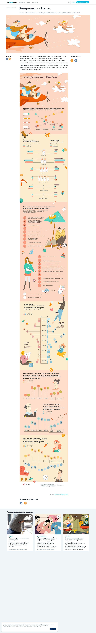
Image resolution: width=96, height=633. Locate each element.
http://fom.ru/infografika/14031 (61, 494)
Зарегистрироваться (82, 2)
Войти (73, 2)
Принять (53, 629)
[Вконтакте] (7, 59)
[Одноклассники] (10, 59)
